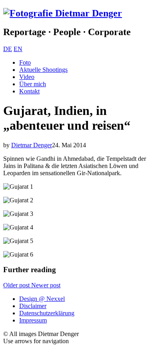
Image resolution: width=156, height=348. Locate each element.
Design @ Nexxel (42, 298)
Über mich (32, 84)
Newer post (45, 285)
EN (18, 48)
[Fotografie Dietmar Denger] (62, 13)
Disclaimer (32, 306)
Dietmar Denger (31, 145)
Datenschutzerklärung (46, 313)
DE (7, 48)
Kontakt (29, 91)
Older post (17, 285)
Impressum (33, 320)
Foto (25, 62)
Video (26, 76)
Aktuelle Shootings (43, 69)
